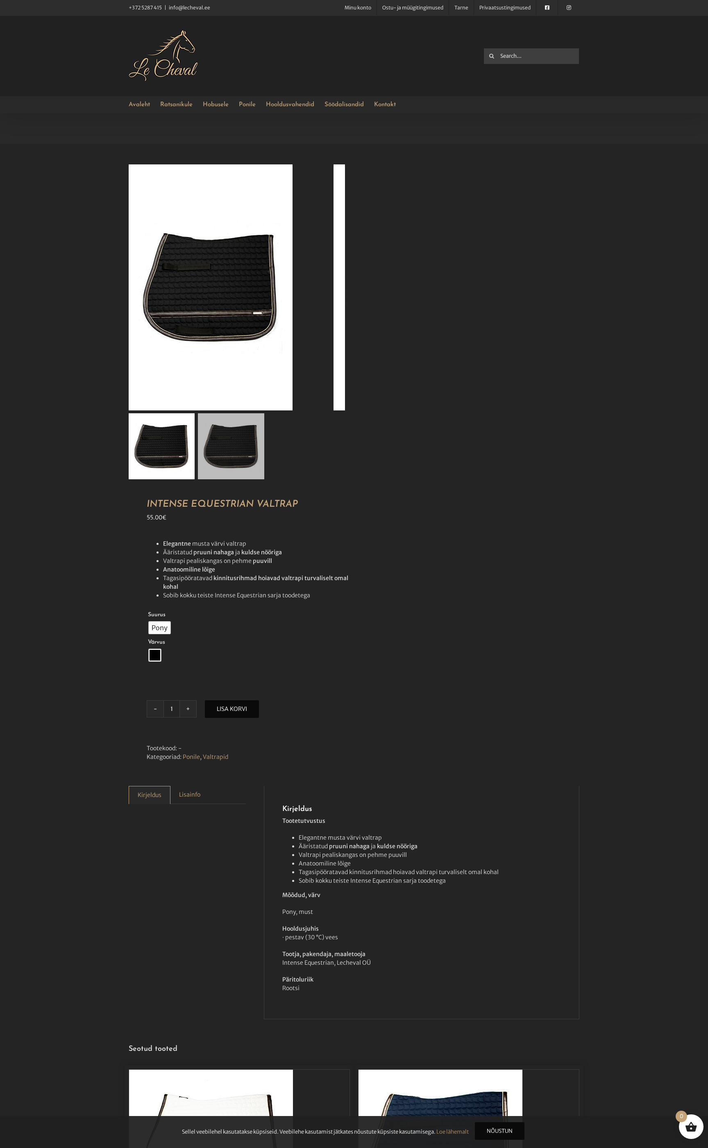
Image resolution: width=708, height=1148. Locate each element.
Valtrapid (215, 757)
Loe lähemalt (452, 1131)
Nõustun (500, 1131)
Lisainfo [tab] (189, 794)
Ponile (191, 757)
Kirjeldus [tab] (149, 795)
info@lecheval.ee (189, 8)
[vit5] (231, 287)
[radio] (159, 628)
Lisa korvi (232, 709)
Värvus (156, 642)
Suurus (157, 615)
